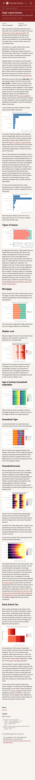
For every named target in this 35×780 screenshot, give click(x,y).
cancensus (5, 18)
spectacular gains (26, 75)
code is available (24, 96)
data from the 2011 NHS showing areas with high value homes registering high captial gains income (17, 593)
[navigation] (26, 8)
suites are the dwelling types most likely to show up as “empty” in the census (17, 282)
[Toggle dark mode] (26, 3)
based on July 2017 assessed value (20, 142)
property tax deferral (15, 661)
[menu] (3, 3)
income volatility (9, 583)
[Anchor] (19, 225)
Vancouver (13, 18)
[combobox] (31, 3)
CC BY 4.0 (4, 710)
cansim (20, 18)
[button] (3, 8)
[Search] (30, 3)
